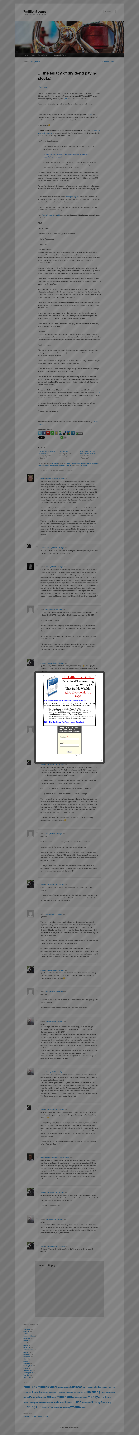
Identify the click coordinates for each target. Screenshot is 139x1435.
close (101, 760)
